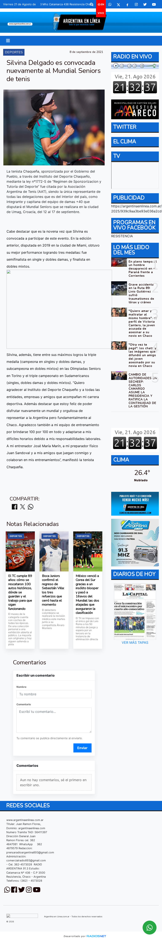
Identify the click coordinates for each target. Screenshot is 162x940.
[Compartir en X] (22, 507)
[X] (118, 4)
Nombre (21, 686)
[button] (91, 4)
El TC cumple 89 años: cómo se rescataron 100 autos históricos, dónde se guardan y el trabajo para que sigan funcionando (20, 592)
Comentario (23, 704)
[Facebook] (127, 4)
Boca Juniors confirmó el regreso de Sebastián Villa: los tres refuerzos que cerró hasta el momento (53, 590)
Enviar (82, 748)
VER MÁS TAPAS (135, 642)
